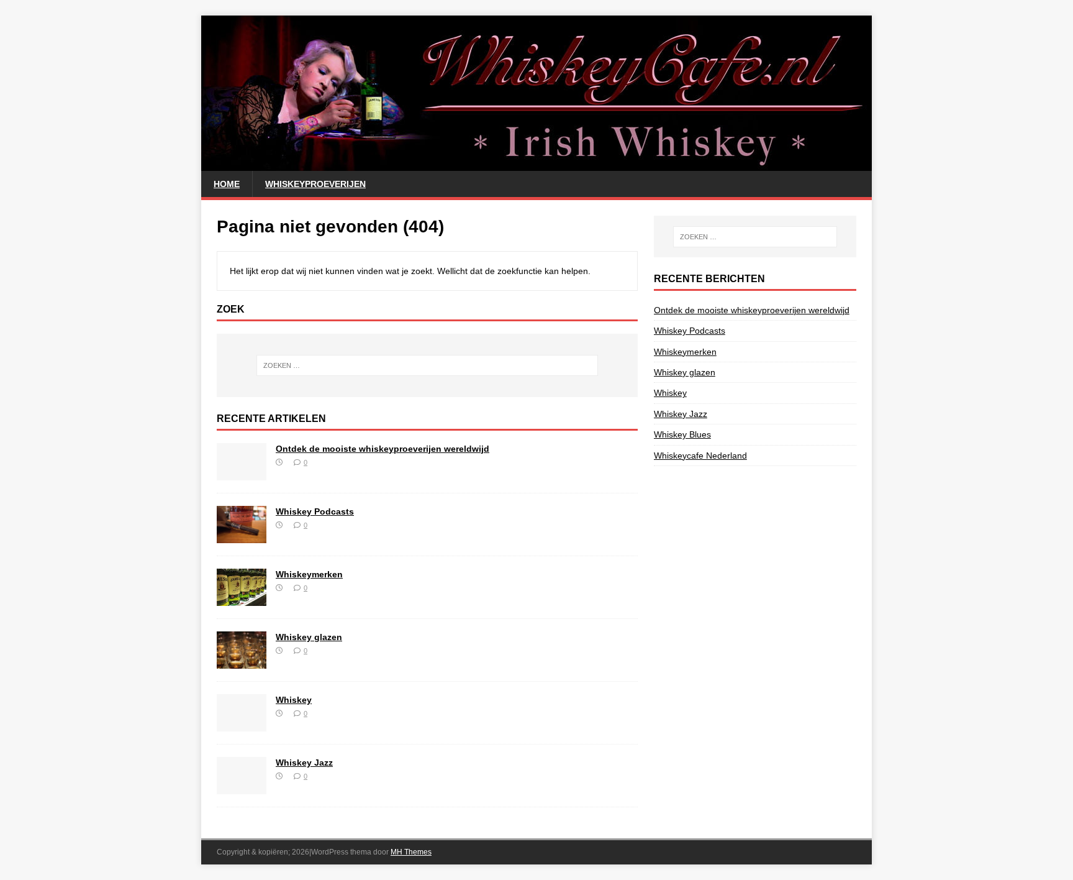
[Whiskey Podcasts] (241, 536)
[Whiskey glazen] (241, 661)
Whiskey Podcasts (315, 511)
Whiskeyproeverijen (315, 184)
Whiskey (294, 700)
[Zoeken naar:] (427, 365)
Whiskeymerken (309, 574)
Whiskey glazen (309, 637)
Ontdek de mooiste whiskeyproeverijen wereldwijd (382, 449)
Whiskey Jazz (304, 763)
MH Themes (411, 852)
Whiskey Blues (682, 434)
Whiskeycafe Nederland (700, 456)
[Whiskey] (241, 724)
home (227, 184)
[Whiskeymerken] (241, 598)
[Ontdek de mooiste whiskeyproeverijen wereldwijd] (241, 473)
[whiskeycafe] (536, 164)
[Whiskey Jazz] (241, 787)
